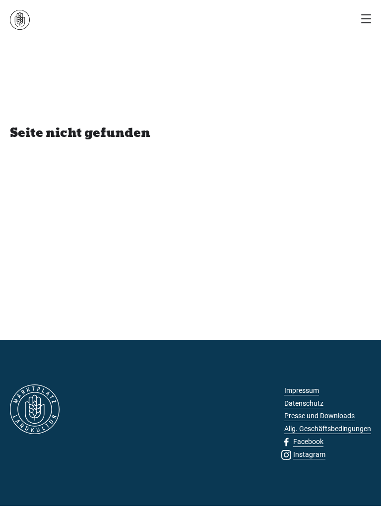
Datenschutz (303, 403)
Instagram (309, 454)
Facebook (308, 441)
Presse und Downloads (319, 416)
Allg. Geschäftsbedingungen (327, 429)
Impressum (301, 390)
